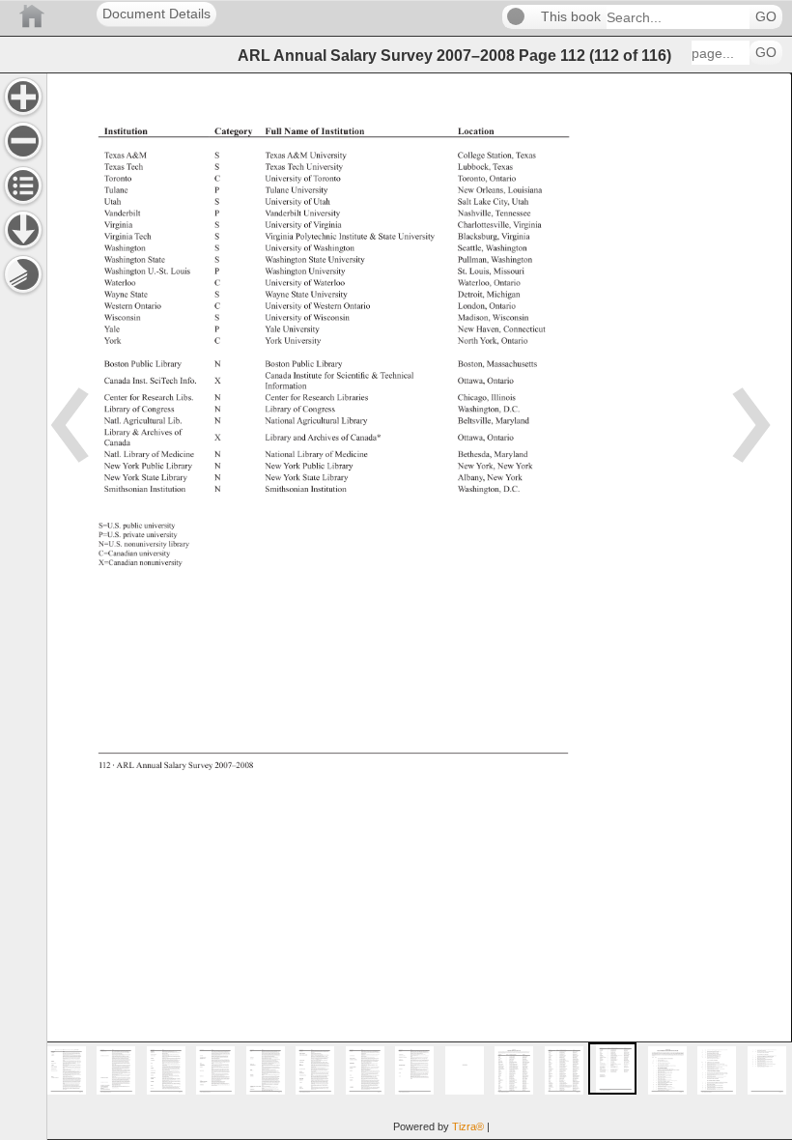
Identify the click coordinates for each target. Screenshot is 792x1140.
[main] (419, 606)
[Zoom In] (23, 96)
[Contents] (23, 185)
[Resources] (23, 230)
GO (766, 17)
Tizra (468, 1126)
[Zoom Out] (23, 141)
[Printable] (23, 274)
